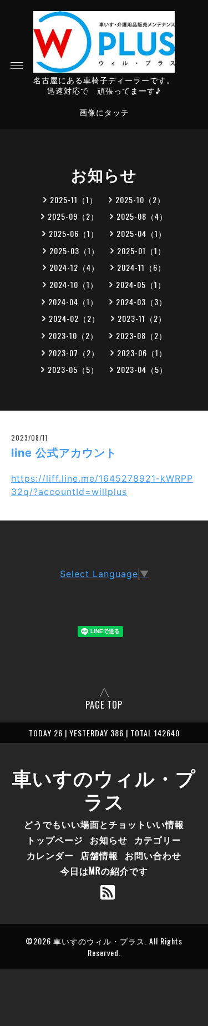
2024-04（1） (73, 301)
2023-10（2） (73, 335)
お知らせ (109, 839)
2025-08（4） (142, 216)
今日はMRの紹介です (104, 870)
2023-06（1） (142, 352)
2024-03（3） (141, 301)
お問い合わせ (153, 855)
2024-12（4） (74, 267)
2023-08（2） (141, 335)
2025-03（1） (74, 250)
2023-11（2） (142, 318)
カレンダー (50, 855)
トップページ (55, 839)
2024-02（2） (74, 318)
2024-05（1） (141, 284)
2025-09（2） (73, 216)
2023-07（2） (73, 352)
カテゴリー (157, 839)
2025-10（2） (140, 199)
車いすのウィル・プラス (104, 788)
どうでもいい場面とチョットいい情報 (104, 824)
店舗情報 (99, 855)
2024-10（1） (73, 284)
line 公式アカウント (64, 452)
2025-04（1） (141, 233)
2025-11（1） (74, 199)
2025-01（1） (141, 250)
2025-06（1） (74, 233)
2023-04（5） (142, 369)
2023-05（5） (73, 369)
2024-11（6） (141, 267)
